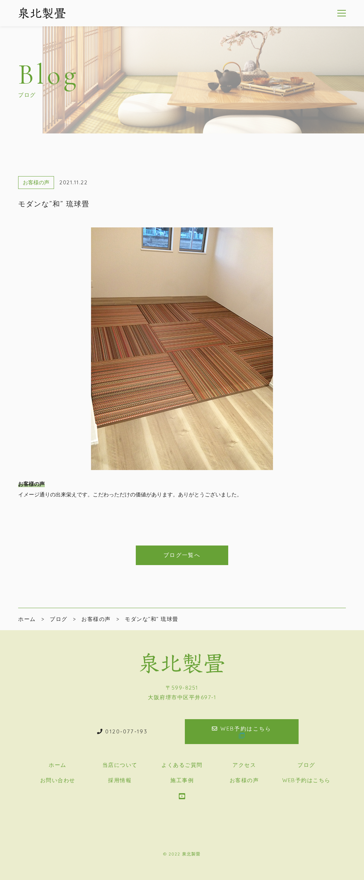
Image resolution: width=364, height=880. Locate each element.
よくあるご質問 (182, 765)
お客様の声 (36, 182)
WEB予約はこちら (306, 780)
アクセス (244, 765)
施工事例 (182, 780)
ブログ (306, 765)
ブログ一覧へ (182, 555)
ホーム (57, 765)
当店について (120, 765)
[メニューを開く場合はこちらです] (341, 13)
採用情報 (120, 780)
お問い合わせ (57, 780)
